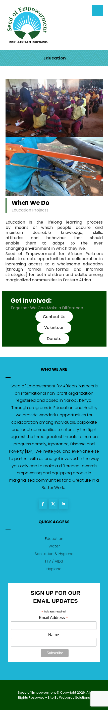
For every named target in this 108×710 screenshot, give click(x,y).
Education (54, 538)
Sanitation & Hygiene (54, 553)
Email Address (53, 618)
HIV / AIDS (54, 561)
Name (53, 635)
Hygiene (54, 568)
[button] (54, 327)
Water (54, 546)
